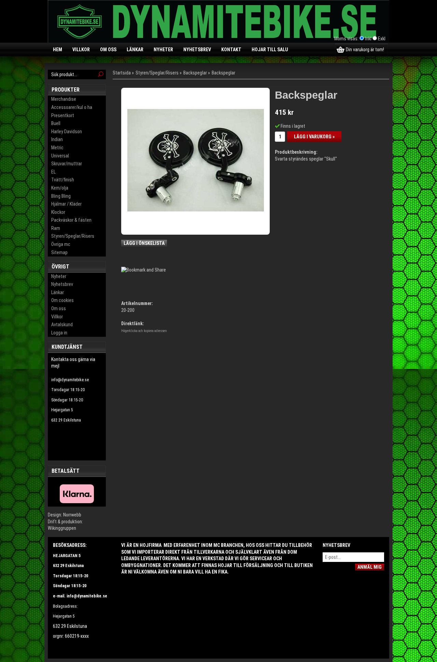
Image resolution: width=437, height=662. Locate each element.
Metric (57, 147)
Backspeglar (195, 72)
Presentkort (62, 115)
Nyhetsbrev (197, 49)
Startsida (122, 72)
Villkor (81, 49)
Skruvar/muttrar (66, 163)
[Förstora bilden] (195, 160)
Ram (55, 228)
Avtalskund (62, 324)
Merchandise (63, 99)
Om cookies (62, 300)
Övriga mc (60, 244)
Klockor (58, 212)
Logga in (59, 332)
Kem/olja (59, 188)
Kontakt (231, 49)
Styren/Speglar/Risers (72, 236)
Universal (60, 155)
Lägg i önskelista (144, 243)
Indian (57, 139)
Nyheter (163, 49)
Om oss (108, 49)
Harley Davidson (66, 131)
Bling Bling (61, 196)
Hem (57, 49)
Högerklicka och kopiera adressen (144, 331)
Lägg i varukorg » (314, 136)
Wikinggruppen (62, 528)
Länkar (135, 49)
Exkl (381, 38)
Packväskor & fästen (71, 220)
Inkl (368, 38)
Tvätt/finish (62, 179)
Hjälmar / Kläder (66, 204)
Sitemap (59, 252)
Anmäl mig (369, 567)
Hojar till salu (270, 49)
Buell (55, 123)
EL (53, 172)
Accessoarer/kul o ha (71, 107)
